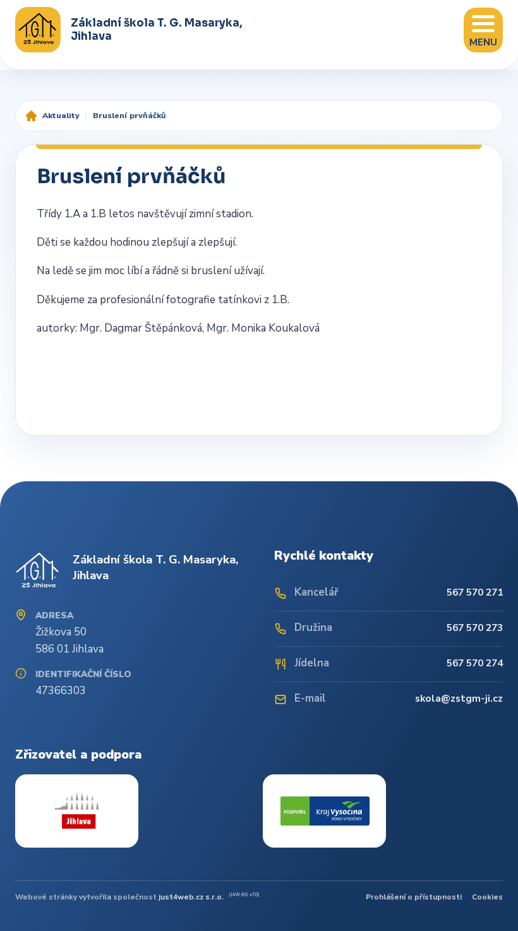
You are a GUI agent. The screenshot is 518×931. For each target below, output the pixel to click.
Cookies (487, 897)
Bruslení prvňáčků (129, 115)
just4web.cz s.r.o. (191, 897)
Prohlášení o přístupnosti (414, 897)
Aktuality (61, 115)
